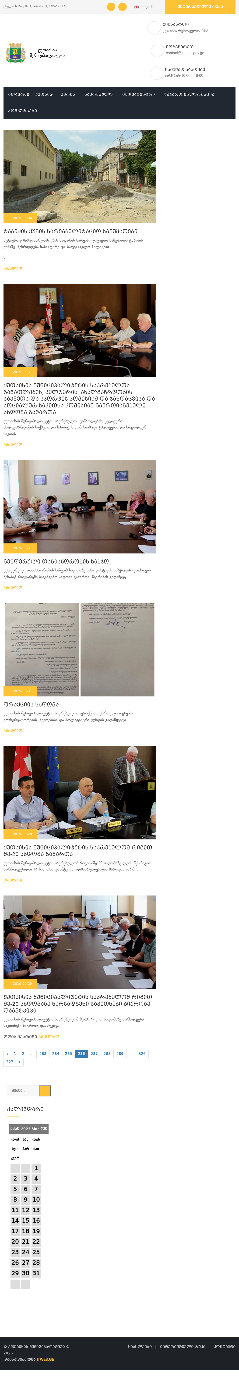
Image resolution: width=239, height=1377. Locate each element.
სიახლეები (140, 1347)
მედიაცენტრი (138, 95)
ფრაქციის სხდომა (31, 705)
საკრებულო (98, 95)
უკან (14, 1127)
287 (94, 1054)
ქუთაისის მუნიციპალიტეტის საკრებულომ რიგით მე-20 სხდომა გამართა (78, 851)
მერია (68, 95)
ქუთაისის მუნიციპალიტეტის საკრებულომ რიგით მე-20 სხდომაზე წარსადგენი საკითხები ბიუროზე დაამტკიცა (78, 1004)
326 (142, 1054)
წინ (43, 1127)
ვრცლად (13, 269)
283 (42, 1054)
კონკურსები (22, 111)
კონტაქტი (224, 1347)
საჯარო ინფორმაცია (189, 95)
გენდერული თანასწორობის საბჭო (56, 562)
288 (107, 1054)
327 (9, 1062)
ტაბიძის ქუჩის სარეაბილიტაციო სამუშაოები (70, 232)
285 (68, 1054)
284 (55, 1054)
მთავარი (18, 95)
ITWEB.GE (45, 1360)
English (146, 7)
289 (119, 1054)
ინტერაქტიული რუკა (200, 7)
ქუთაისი (45, 95)
